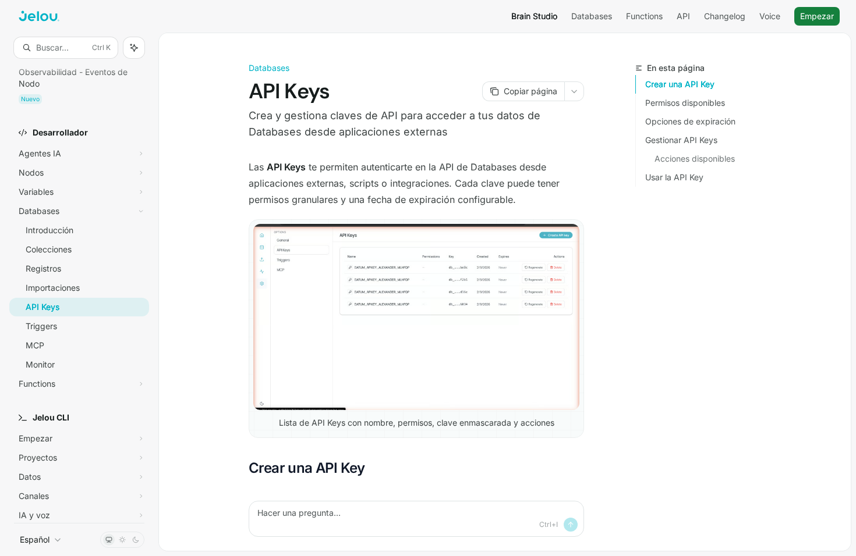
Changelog (724, 16)
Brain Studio (534, 16)
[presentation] (79, 290)
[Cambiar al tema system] (109, 540)
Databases (591, 16)
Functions (644, 16)
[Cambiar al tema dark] (136, 540)
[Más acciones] (574, 91)
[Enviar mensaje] (571, 525)
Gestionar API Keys (681, 140)
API (683, 16)
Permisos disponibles (685, 103)
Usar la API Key (674, 177)
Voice (769, 16)
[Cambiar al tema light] (122, 540)
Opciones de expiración (690, 121)
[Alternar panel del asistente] (133, 47)
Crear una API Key (679, 84)
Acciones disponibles (695, 158)
